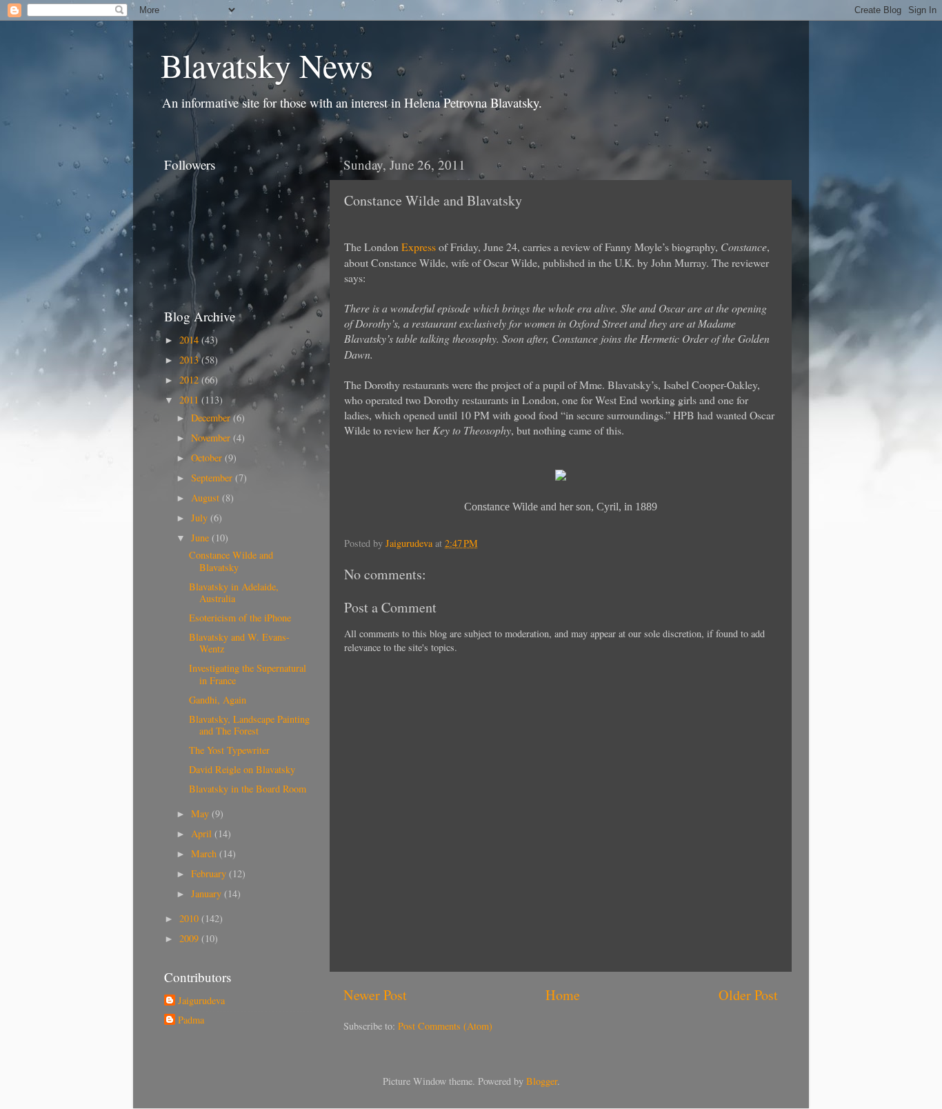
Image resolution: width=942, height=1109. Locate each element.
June (201, 537)
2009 (190, 938)
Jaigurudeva (201, 1001)
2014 (190, 339)
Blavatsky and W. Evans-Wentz (239, 642)
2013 (190, 359)
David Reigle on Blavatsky (242, 769)
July (200, 517)
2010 (190, 918)
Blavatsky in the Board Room (247, 788)
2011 (190, 399)
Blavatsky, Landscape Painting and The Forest (249, 724)
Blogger (541, 1081)
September (213, 477)
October (208, 457)
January (207, 893)
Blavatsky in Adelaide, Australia (234, 592)
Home (562, 995)
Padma (191, 1020)
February (210, 873)
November (212, 437)
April (202, 833)
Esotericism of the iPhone (240, 617)
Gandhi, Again (217, 699)
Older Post (748, 995)
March (205, 853)
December (212, 417)
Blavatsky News (267, 65)
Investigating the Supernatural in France (247, 673)
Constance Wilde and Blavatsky (231, 560)
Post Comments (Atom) (445, 1025)
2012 (190, 379)
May (201, 813)
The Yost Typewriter (229, 750)
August (206, 497)
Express (418, 246)
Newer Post (375, 995)
